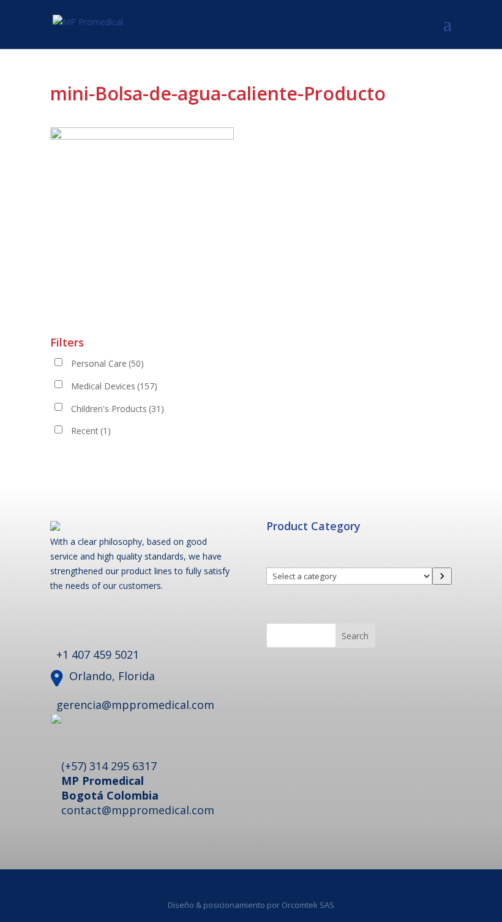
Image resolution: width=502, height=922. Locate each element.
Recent (91, 431)
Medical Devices (114, 386)
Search (355, 636)
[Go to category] (442, 576)
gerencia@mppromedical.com (135, 704)
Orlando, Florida (112, 676)
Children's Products (117, 408)
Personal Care (107, 363)
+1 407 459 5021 (97, 654)
